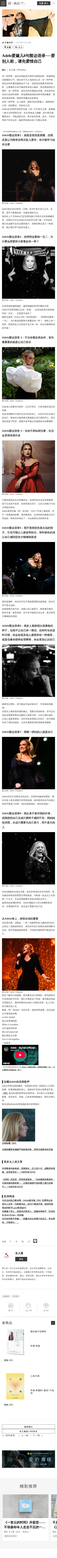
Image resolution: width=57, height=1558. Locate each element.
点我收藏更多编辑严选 (12, 1149)
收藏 (9, 47)
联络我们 (28, 1427)
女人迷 (19, 1253)
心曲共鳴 (35, 1376)
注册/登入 (44, 3)
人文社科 (15, 1296)
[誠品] (17, 3)
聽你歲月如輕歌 (38, 1331)
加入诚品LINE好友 (28, 1431)
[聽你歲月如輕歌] (15, 1342)
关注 (21, 1259)
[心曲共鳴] (15, 1386)
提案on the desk (10, 1536)
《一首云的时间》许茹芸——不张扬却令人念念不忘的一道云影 (24, 1525)
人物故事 (6, 1296)
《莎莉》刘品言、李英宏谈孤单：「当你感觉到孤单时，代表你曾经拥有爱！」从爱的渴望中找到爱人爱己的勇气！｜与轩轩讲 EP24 (28, 1183)
